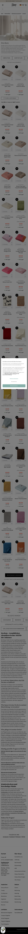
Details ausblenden (14, 378)
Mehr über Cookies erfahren (10, 373)
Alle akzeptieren (14, 385)
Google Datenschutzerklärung (11, 374)
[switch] (3, 932)
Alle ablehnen (14, 381)
